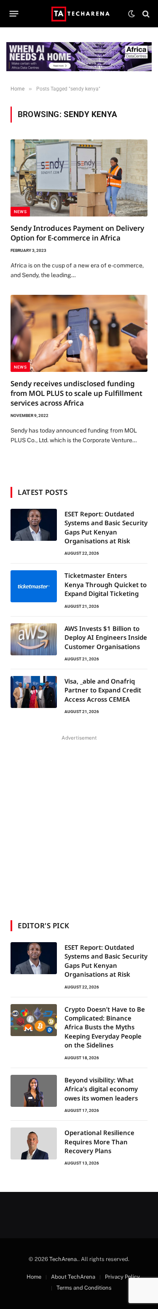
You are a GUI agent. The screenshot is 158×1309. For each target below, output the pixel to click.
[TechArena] (79, 13)
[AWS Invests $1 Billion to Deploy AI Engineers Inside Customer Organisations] (34, 639)
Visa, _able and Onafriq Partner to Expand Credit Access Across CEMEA (102, 690)
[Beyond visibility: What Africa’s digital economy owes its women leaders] (34, 1091)
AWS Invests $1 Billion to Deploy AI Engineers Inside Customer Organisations (105, 637)
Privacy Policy (122, 1277)
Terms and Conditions (84, 1288)
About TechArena (73, 1277)
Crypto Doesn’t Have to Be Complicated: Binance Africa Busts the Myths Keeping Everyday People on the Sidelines (104, 1027)
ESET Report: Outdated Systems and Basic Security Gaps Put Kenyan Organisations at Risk (105, 527)
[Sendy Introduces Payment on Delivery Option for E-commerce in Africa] (79, 177)
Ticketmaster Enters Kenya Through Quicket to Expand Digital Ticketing (105, 584)
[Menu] (14, 13)
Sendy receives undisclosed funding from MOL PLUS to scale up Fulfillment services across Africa (76, 393)
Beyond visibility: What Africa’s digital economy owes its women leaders (101, 1089)
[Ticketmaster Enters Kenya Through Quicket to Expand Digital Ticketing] (34, 586)
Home (34, 1277)
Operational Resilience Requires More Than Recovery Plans (99, 1141)
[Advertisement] (79, 822)
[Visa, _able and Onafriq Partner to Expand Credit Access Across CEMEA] (34, 692)
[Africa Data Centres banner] (79, 56)
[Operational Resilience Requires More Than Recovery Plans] (34, 1143)
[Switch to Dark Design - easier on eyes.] (131, 14)
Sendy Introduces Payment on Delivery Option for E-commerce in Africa (77, 233)
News (20, 211)
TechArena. (63, 1259)
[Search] (145, 13)
